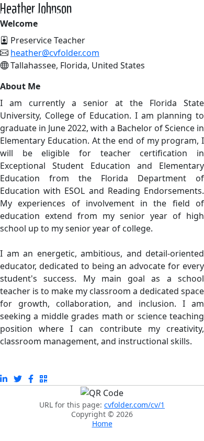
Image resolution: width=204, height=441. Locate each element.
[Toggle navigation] (189, 14)
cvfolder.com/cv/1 (134, 405)
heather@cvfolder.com (54, 53)
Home (102, 423)
